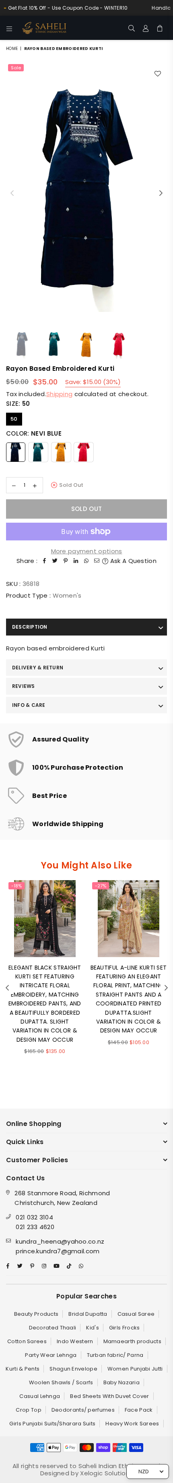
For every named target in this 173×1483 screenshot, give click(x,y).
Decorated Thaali (52, 1327)
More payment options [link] (86, 551)
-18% (16, 886)
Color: (34, 433)
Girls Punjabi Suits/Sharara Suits (52, 1423)
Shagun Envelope (73, 1369)
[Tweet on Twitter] (55, 561)
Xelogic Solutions (105, 1473)
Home (12, 49)
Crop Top (28, 1410)
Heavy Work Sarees (132, 1423)
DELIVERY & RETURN (37, 667)
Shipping (59, 394)
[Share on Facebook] (44, 561)
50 (14, 419)
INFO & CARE (28, 705)
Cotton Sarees (27, 1341)
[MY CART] (160, 28)
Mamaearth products (132, 1341)
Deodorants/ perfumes (83, 1410)
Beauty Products (36, 1314)
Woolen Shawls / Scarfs (61, 1382)
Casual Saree (136, 1314)
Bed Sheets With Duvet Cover (109, 1396)
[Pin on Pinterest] (65, 561)
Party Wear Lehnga (50, 1355)
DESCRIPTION (29, 626)
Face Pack (139, 1410)
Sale (16, 67)
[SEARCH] (132, 28)
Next (161, 193)
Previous (12, 193)
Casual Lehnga (39, 1396)
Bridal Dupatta (87, 1314)
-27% (100, 886)
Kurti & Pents (22, 1369)
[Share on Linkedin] (76, 561)
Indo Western (75, 1341)
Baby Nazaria (121, 1382)
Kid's (92, 1327)
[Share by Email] (97, 561)
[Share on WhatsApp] (86, 561)
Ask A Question (132, 561)
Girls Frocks (124, 1327)
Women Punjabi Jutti (135, 1369)
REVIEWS (23, 686)
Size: (18, 403)
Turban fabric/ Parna (115, 1355)
